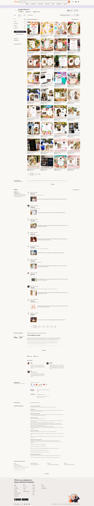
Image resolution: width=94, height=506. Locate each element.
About (24, 15)
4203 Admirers (16, 40)
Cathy (31, 192)
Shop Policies (30, 15)
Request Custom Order (20, 31)
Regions (78, 504)
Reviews (19, 15)
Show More (47, 473)
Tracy (31, 259)
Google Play (25, 500)
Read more (53, 184)
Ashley (31, 272)
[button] (70, 10)
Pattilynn (31, 286)
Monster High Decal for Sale (18, 465)
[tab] (20, 19)
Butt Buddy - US (16, 464)
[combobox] (43, 2)
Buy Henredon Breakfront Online (69, 464)
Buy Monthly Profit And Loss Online (19, 469)
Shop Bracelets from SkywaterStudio (53, 464)
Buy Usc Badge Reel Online (35, 464)
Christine (31, 205)
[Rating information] (18, 11)
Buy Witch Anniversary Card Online (19, 470)
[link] (28, 174)
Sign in (73, 1)
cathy (31, 299)
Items (15, 15)
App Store (17, 500)
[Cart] (78, 2)
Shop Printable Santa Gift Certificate (19, 468)
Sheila (31, 232)
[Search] (69, 2)
